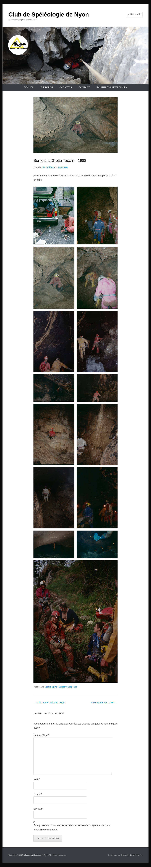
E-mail (37, 794)
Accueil (29, 87)
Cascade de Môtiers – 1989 (49, 702)
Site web (38, 808)
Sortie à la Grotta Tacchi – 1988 (59, 160)
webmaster (63, 167)
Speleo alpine (51, 687)
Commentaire (41, 735)
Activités (66, 87)
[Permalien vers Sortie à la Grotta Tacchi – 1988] (75, 125)
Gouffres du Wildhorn (111, 87)
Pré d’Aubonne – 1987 (104, 702)
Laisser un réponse (68, 687)
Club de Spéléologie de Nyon (48, 14)
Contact (84, 87)
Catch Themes (136, 855)
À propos (47, 87)
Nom (36, 779)
